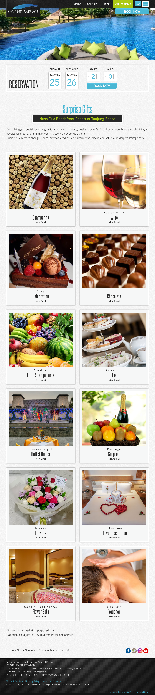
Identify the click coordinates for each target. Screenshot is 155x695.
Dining (106, 4)
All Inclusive (123, 4)
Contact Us (46, 681)
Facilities (91, 4)
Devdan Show (142, 691)
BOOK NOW (132, 11)
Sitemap (57, 681)
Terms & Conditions (15, 681)
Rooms (77, 4)
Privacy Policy (32, 681)
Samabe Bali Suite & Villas (122, 691)
